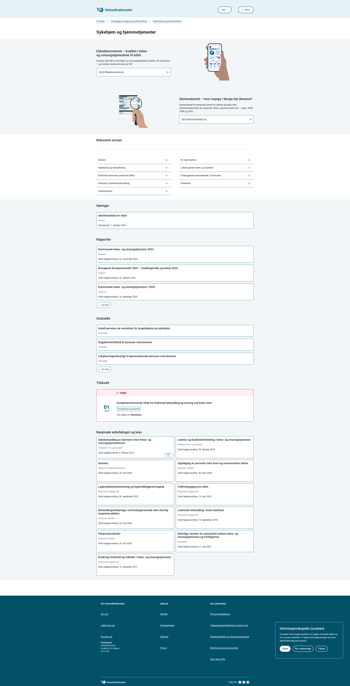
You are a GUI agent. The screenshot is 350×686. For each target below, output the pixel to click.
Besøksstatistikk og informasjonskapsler (229, 636)
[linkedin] (243, 682)
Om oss (104, 614)
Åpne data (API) (217, 659)
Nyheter (164, 614)
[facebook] (239, 682)
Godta (285, 649)
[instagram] (247, 682)
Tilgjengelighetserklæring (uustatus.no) (229, 625)
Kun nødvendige (303, 649)
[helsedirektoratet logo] (115, 682)
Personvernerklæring (220, 614)
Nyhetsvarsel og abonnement (224, 648)
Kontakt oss (106, 636)
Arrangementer (167, 625)
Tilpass (321, 649)
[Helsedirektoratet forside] (116, 10)
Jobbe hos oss (108, 625)
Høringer (164, 636)
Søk (223, 9)
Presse (163, 648)
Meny (247, 9)
